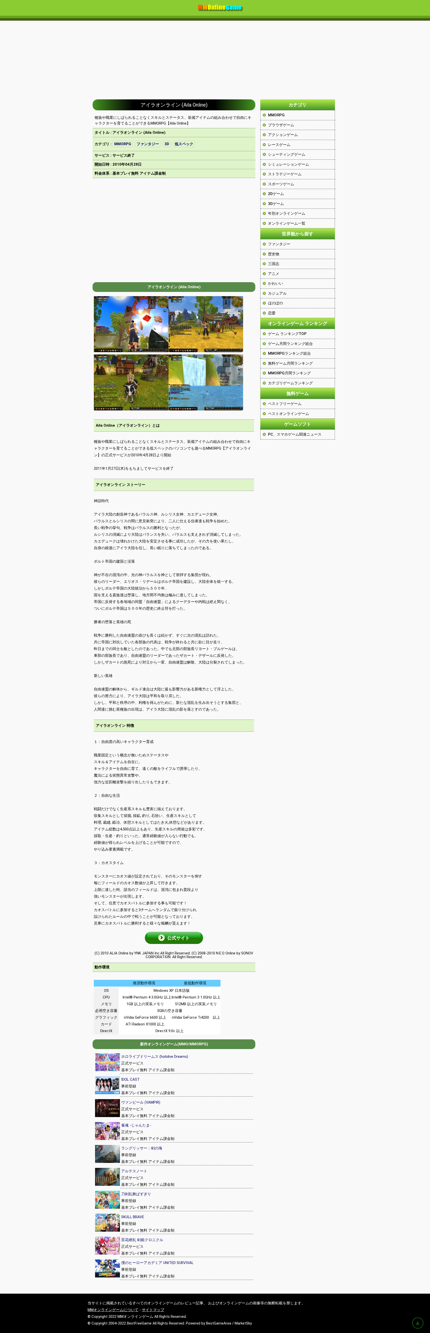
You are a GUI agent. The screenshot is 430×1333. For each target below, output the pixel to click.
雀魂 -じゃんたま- (136, 1125)
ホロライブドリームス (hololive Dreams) (154, 1056)
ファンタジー (148, 144)
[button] (174, 938)
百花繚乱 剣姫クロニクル (142, 1240)
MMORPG (122, 144)
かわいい (275, 283)
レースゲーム (279, 144)
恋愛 (271, 313)
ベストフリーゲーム (285, 403)
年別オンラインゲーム (286, 213)
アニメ (273, 273)
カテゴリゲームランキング (290, 383)
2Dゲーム (276, 194)
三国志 (273, 264)
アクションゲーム (283, 135)
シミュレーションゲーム (288, 164)
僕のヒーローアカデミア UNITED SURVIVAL (157, 1263)
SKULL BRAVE (132, 1217)
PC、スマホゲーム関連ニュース (295, 434)
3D (166, 144)
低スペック (184, 144)
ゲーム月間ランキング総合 (290, 343)
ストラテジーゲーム (285, 174)
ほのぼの (275, 303)
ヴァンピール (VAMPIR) (140, 1102)
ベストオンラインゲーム (288, 413)
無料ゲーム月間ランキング (290, 363)
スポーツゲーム (281, 184)
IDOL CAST (130, 1079)
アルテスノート (134, 1171)
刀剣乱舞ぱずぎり (136, 1194)
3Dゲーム (276, 203)
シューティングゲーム (286, 154)
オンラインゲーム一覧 (286, 223)
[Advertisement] (215, 57)
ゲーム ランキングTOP (287, 334)
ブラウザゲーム (281, 125)
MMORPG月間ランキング (289, 373)
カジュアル (277, 293)
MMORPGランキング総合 (289, 353)
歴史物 (273, 254)
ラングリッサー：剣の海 (141, 1148)
